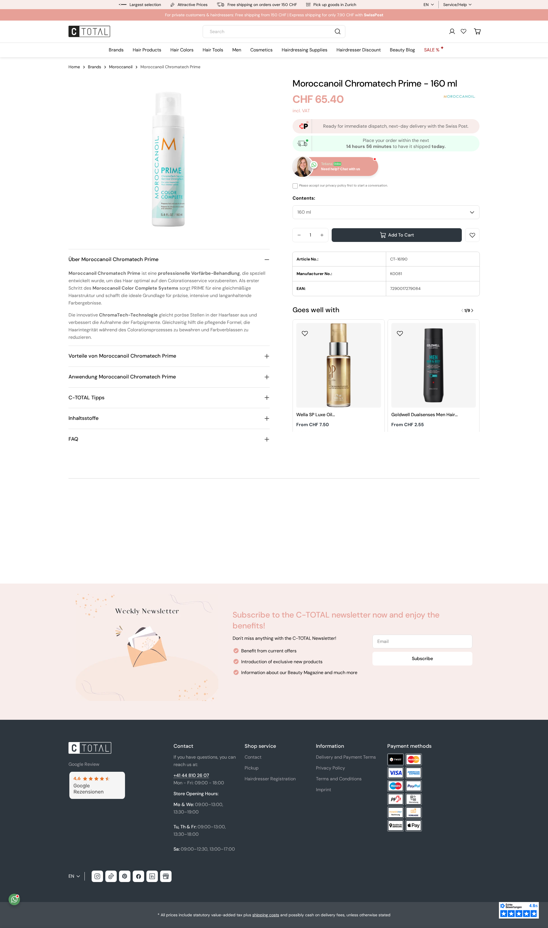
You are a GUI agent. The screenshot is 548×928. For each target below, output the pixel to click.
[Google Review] (96, 775)
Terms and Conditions (339, 779)
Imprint (323, 790)
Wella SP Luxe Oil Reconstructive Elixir (318, 415)
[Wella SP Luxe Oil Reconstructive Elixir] (338, 365)
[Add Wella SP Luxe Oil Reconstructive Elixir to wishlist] (305, 331)
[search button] (337, 31)
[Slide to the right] (472, 310)
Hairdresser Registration (270, 779)
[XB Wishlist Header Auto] (463, 31)
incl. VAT (301, 111)
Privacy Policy (330, 768)
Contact (253, 757)
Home (74, 66)
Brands (94, 66)
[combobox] (274, 31)
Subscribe (422, 659)
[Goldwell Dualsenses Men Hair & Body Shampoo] (433, 365)
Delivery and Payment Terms (346, 757)
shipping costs (265, 914)
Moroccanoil (120, 66)
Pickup (252, 768)
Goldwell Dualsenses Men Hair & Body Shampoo (423, 415)
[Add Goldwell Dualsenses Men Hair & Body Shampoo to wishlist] (400, 331)
